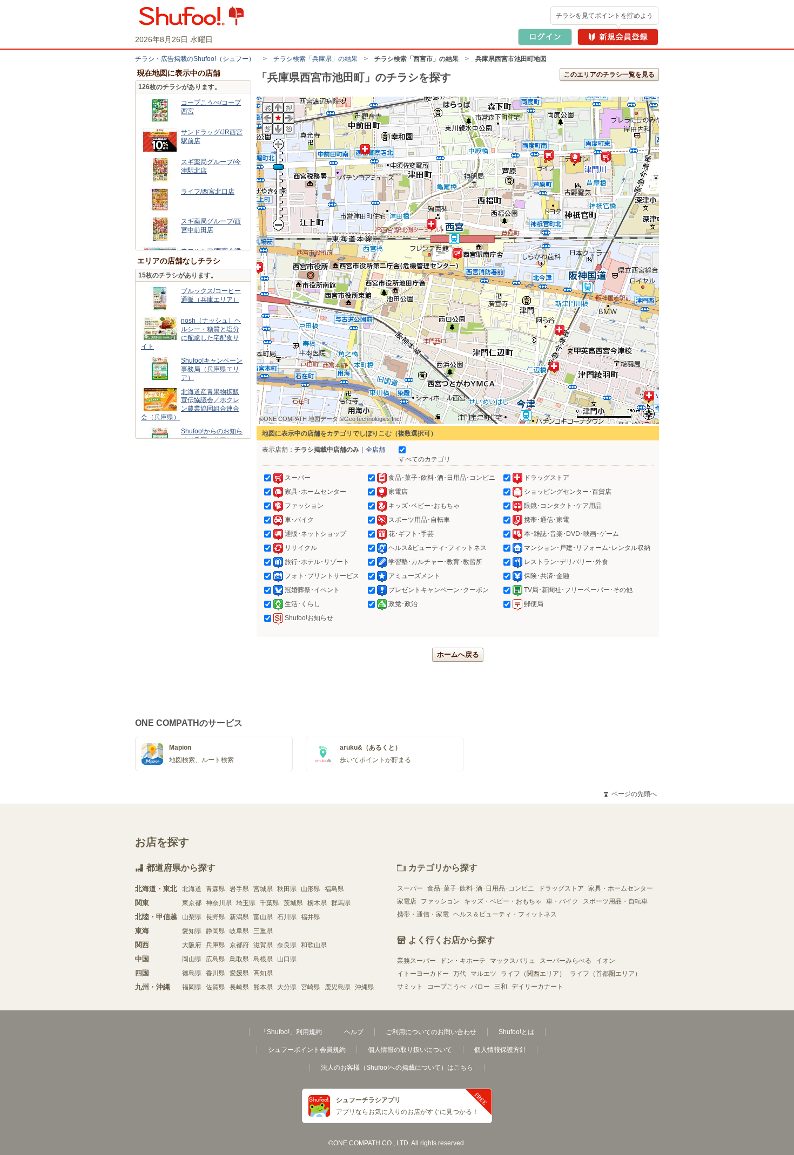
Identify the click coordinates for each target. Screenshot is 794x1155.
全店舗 (375, 449)
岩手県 (239, 889)
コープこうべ (446, 986)
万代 (459, 973)
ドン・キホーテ (463, 960)
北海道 (191, 889)
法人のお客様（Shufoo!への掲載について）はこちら (397, 1067)
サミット (410, 986)
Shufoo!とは (516, 1032)
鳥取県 (239, 959)
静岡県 (215, 931)
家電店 (406, 901)
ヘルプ (354, 1032)
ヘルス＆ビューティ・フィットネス (505, 914)
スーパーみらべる (565, 960)
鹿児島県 (338, 987)
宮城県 (263, 889)
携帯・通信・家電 (423, 914)
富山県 (263, 917)
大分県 (287, 987)
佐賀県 (215, 987)
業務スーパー (416, 960)
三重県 (263, 931)
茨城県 (293, 903)
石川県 (287, 917)
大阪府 (191, 945)
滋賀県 (263, 945)
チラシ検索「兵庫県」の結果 (315, 59)
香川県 (215, 973)
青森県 (215, 889)
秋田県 (287, 889)
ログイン (545, 37)
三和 (500, 986)
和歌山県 (314, 945)
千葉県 (269, 903)
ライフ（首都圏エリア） (605, 973)
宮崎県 (310, 987)
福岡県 (191, 987)
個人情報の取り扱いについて (410, 1050)
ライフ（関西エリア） (533, 973)
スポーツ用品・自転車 (615, 901)
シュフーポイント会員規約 (307, 1050)
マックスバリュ (512, 960)
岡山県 (191, 959)
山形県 (310, 889)
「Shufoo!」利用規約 (291, 1032)
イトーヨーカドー (423, 973)
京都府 (239, 945)
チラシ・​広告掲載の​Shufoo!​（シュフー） (195, 59)
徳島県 (191, 973)
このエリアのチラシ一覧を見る (609, 74)
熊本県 (263, 987)
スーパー (410, 888)
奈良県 (287, 945)
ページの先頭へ (630, 794)
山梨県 (191, 917)
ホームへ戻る (458, 654)
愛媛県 (239, 973)
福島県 (334, 889)
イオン (605, 960)
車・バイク (562, 901)
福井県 (310, 917)
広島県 (215, 959)
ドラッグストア (561, 888)
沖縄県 (364, 987)
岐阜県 (239, 931)
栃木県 (317, 903)
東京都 (191, 903)
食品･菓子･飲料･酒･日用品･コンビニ (480, 888)
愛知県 (191, 931)
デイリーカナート (537, 986)
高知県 (263, 973)
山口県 (287, 959)
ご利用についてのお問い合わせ (431, 1032)
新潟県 (239, 917)
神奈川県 (219, 903)
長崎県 (239, 987)
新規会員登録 (617, 37)
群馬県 (341, 903)
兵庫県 (215, 945)
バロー (480, 986)
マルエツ (483, 973)
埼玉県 (245, 903)
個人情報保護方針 (500, 1050)
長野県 (215, 917)
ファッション (440, 901)
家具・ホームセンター (620, 888)
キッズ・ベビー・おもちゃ (503, 901)
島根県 (263, 959)
